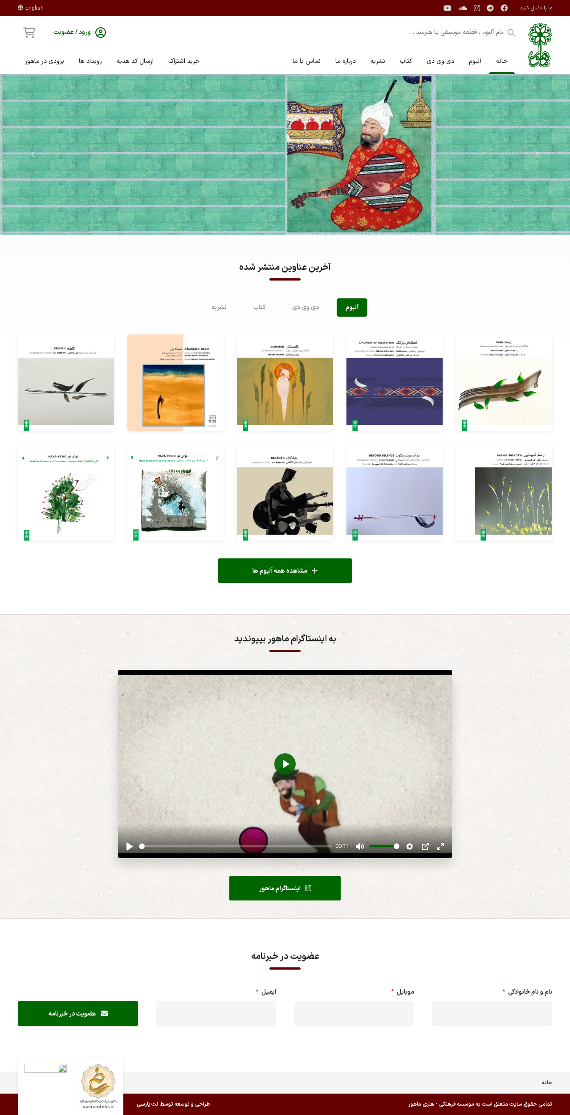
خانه (502, 61)
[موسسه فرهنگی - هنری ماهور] (540, 45)
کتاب (406, 61)
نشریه (377, 61)
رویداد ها (90, 61)
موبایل (401, 992)
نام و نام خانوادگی (525, 992)
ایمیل (264, 992)
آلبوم (475, 61)
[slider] (235, 846)
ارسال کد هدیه (135, 61)
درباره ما (345, 61)
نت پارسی (148, 1104)
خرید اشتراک (184, 61)
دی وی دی (440, 61)
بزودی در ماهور (44, 61)
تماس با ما (307, 61)
